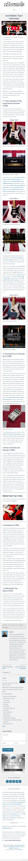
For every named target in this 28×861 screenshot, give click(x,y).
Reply (3, 726)
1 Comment (20, 625)
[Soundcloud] (20, 781)
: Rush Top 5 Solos (13, 496)
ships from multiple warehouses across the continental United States (14, 804)
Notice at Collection (19, 846)
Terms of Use (16, 848)
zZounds (20, 849)
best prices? (13, 813)
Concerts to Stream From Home (20, 667)
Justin (11, 632)
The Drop (12, 817)
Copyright (11, 848)
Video (6, 625)
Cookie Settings (17, 845)
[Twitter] (10, 781)
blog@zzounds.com (7, 828)
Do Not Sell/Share (11, 846)
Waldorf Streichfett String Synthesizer (13, 434)
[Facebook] (7, 781)
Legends (6, 627)
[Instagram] (13, 781)
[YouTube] (17, 781)
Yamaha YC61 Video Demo (7, 667)
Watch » (15, 501)
